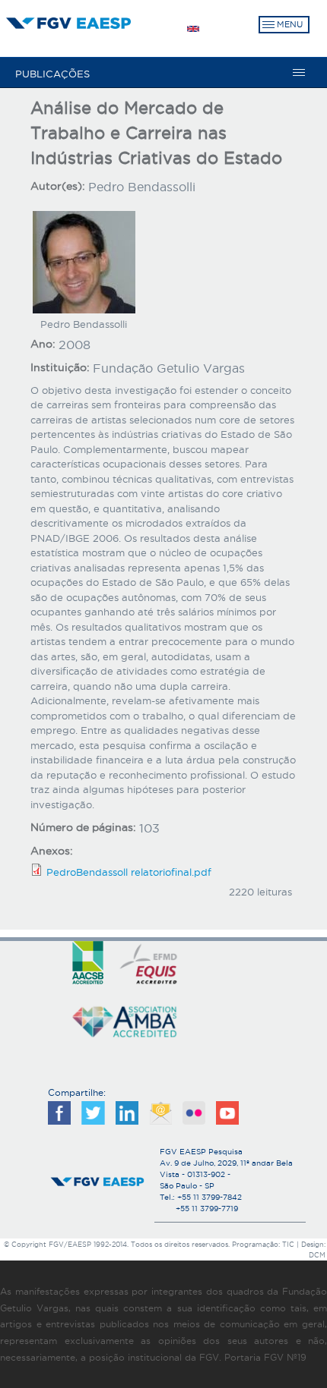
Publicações (52, 73)
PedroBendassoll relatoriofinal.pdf (128, 872)
